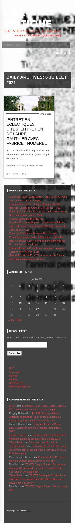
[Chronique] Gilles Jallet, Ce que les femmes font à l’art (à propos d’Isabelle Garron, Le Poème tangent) (38, 450)
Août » (19, 319)
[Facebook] (69, 53)
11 (63, 297)
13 (20, 303)
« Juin (10, 319)
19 (11, 309)
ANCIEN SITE (16, 383)
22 (37, 309)
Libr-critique (28, 18)
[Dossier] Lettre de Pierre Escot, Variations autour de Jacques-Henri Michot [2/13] (35, 428)
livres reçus (15, 372)
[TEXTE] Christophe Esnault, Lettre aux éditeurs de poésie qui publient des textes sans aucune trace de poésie (37, 479)
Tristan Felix (15, 442)
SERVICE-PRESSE (19, 386)
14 (29, 303)
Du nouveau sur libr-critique (23, 244)
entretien (12, 165)
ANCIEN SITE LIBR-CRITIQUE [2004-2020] (37, 35)
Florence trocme (17, 435)
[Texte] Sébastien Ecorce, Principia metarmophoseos (37, 240)
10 (55, 297)
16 (46, 303)
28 (29, 315)
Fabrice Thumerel (35, 165)
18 (63, 303)
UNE (19, 165)
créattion (13, 375)
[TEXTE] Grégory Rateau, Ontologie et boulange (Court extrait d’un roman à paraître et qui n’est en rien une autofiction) (35, 417)
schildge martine (17, 446)
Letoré (12, 405)
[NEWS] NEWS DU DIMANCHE (26, 218)
